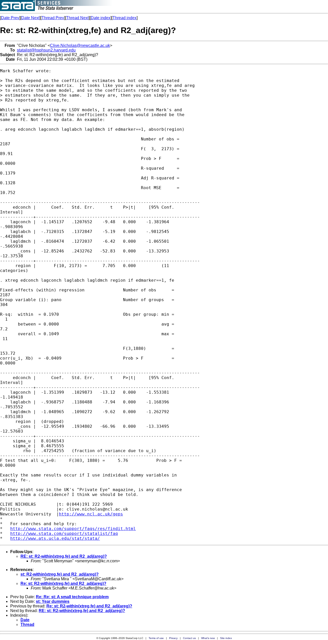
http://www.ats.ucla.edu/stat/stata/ (55, 538)
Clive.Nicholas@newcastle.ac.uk (80, 45)
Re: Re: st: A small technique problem (72, 597)
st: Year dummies (52, 601)
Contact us (189, 638)
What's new (208, 638)
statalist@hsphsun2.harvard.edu (46, 50)
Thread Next (77, 18)
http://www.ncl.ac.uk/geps (91, 514)
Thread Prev (53, 18)
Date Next (30, 18)
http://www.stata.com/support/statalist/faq (64, 533)
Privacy (173, 638)
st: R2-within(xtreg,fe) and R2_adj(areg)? (59, 574)
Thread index (124, 18)
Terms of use (156, 638)
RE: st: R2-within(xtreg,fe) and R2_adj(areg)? (63, 556)
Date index (100, 18)
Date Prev (10, 18)
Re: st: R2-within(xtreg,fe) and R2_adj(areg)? (63, 583)
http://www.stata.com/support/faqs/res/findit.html (73, 528)
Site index (226, 638)
